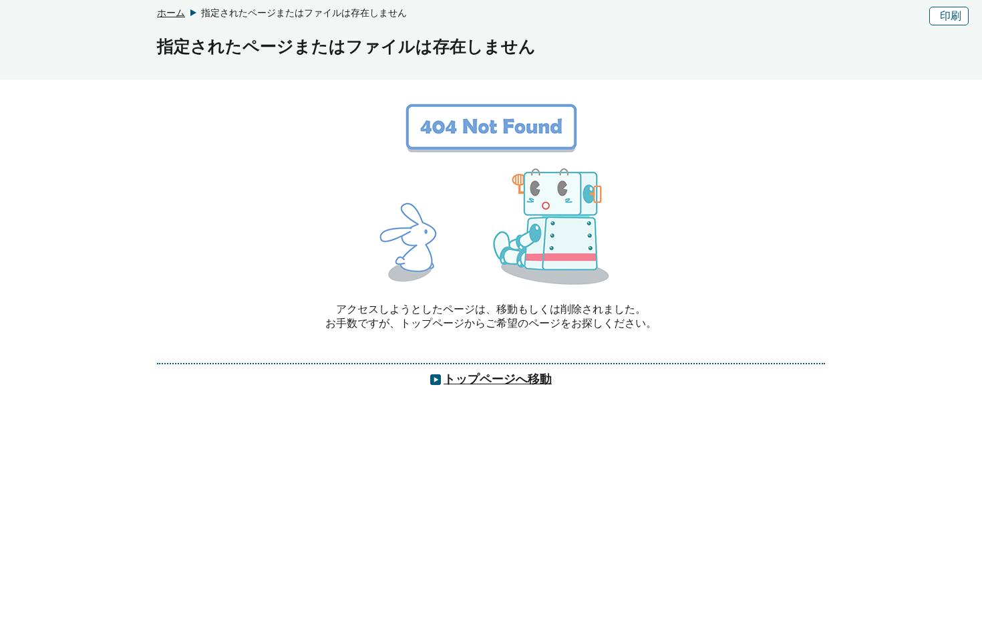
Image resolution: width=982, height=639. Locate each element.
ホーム (171, 12)
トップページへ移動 (498, 379)
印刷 (950, 15)
